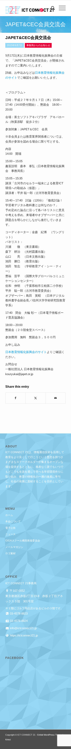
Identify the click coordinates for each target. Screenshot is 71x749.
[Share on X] (35, 398)
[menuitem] (51, 8)
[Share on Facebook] (15, 398)
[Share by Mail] (55, 398)
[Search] (51, 8)
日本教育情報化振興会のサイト (26, 352)
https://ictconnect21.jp (23, 635)
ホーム (9, 515)
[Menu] (60, 8)
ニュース (10, 534)
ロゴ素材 (10, 553)
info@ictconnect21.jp (23, 628)
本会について (13, 521)
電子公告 (10, 527)
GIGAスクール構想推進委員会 (22, 540)
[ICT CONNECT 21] (29, 8)
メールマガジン (14, 547)
